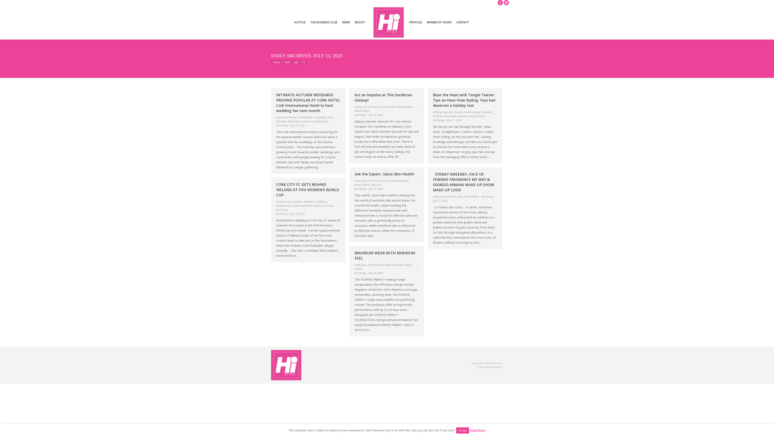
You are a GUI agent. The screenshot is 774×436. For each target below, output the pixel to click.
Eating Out (361, 107)
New (290, 121)
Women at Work (302, 206)
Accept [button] (463, 430)
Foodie (372, 107)
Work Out (282, 210)
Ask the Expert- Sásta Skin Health (384, 174)
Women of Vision (323, 206)
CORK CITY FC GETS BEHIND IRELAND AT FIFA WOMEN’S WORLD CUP (307, 189)
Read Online (321, 121)
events (280, 117)
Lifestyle (281, 121)
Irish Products (393, 180)
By (281, 125)
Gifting (437, 112)
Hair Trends (455, 112)
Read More (478, 430)
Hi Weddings (305, 117)
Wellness (309, 201)
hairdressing (472, 112)
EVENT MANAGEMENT (490, 367)
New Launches (303, 121)
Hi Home (291, 117)
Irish (330, 117)
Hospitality (320, 117)
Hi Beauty (486, 112)
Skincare (376, 185)
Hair (444, 112)
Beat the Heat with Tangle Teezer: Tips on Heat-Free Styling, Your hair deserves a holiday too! (464, 100)
